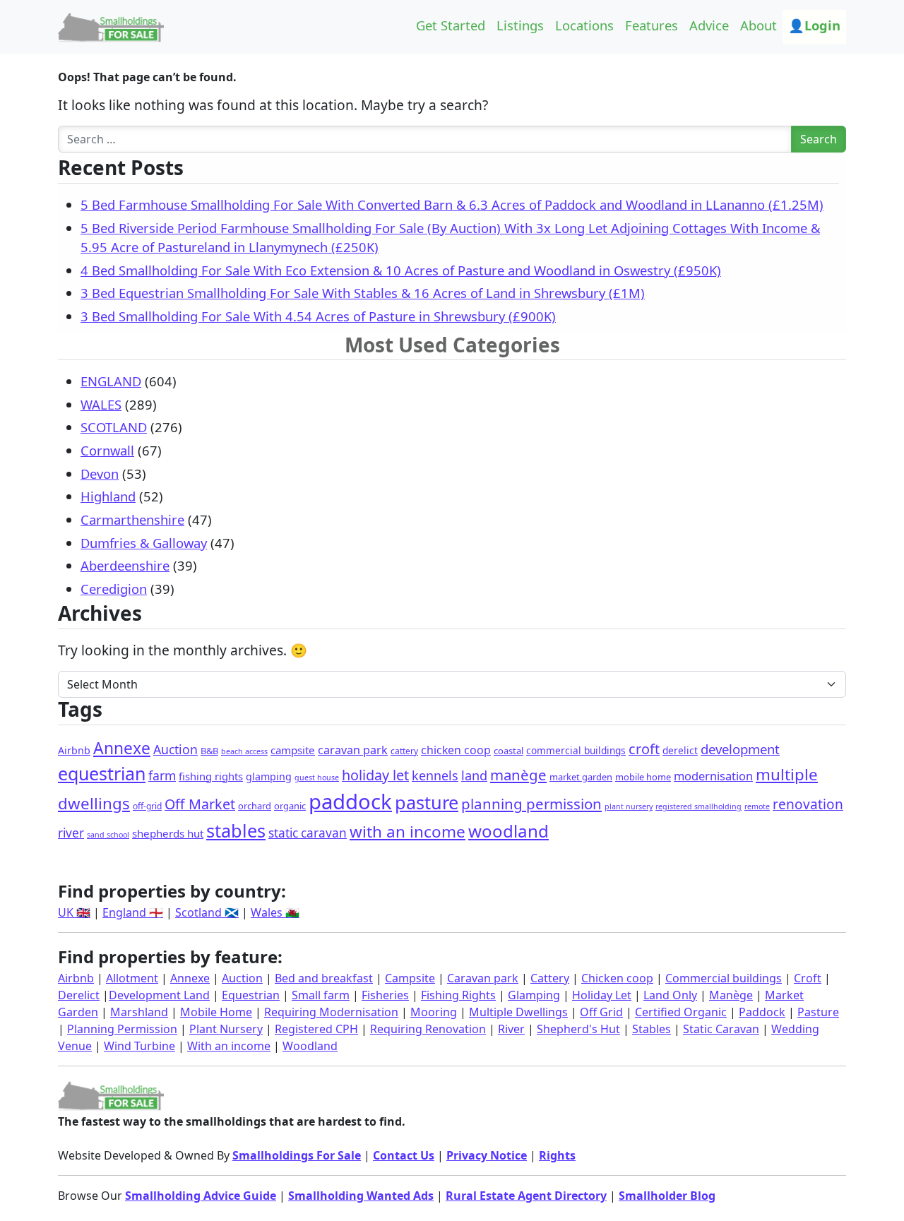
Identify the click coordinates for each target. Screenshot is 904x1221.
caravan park (353, 750)
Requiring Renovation (428, 1029)
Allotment (132, 978)
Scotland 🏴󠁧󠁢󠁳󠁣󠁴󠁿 (207, 912)
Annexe (121, 748)
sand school (108, 835)
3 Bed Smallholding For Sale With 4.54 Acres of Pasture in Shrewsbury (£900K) (318, 316)
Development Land (159, 995)
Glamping (534, 995)
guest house (317, 777)
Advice (709, 25)
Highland (108, 496)
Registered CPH (316, 1029)
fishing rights (211, 776)
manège (518, 775)
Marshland (139, 1012)
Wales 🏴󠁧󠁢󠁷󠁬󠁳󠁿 (275, 912)
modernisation (713, 776)
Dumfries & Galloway (144, 543)
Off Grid (601, 1012)
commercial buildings (576, 750)
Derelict (79, 995)
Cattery (549, 978)
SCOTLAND (114, 427)
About (758, 25)
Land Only (670, 995)
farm (162, 775)
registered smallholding (698, 806)
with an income (407, 831)
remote (757, 806)
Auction (175, 749)
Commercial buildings (723, 978)
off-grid (147, 806)
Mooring (433, 1012)
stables (236, 830)
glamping (269, 776)
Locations (584, 25)
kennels (435, 775)
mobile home (643, 776)
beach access (244, 751)
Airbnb (74, 750)
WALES (101, 404)
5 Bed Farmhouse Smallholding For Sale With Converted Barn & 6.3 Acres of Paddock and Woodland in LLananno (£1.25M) (452, 204)
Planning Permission (122, 1029)
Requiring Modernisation (331, 1012)
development (740, 749)
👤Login (814, 25)
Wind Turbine (139, 1046)
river (71, 833)
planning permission (531, 804)
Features (651, 25)
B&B (209, 750)
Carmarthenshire (132, 519)
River (511, 1029)
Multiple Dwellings (518, 1012)
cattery (404, 751)
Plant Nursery (226, 1029)
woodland (508, 830)
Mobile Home (216, 1012)
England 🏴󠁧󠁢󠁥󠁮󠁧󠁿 (132, 912)
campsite (292, 750)
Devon (100, 473)
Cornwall (107, 450)
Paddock (762, 1012)
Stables (651, 1029)
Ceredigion (114, 588)
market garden (580, 776)
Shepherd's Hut (578, 1029)
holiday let (375, 775)
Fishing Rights (458, 995)
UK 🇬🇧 (74, 912)
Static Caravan (721, 1029)
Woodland (310, 1046)
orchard (254, 805)
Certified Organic (681, 1012)
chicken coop (456, 750)
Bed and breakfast (324, 978)
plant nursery (629, 806)
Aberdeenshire (125, 565)
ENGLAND (111, 381)
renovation (808, 804)
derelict (680, 750)
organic (290, 805)
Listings (520, 25)
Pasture (818, 1012)
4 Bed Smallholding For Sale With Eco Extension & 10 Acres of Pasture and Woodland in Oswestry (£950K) (401, 270)
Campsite (410, 978)
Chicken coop (617, 978)
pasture (426, 802)
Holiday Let (601, 995)
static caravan (307, 833)
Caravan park (482, 978)
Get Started (450, 25)
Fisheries (385, 995)
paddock (350, 801)
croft (644, 748)
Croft (807, 978)
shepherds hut (167, 833)
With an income (228, 1046)
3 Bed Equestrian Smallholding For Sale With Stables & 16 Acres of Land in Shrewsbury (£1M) (363, 293)
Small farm (321, 995)
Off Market (200, 804)
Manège (731, 995)
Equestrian (251, 995)
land (474, 775)
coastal (508, 750)
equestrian (101, 773)
